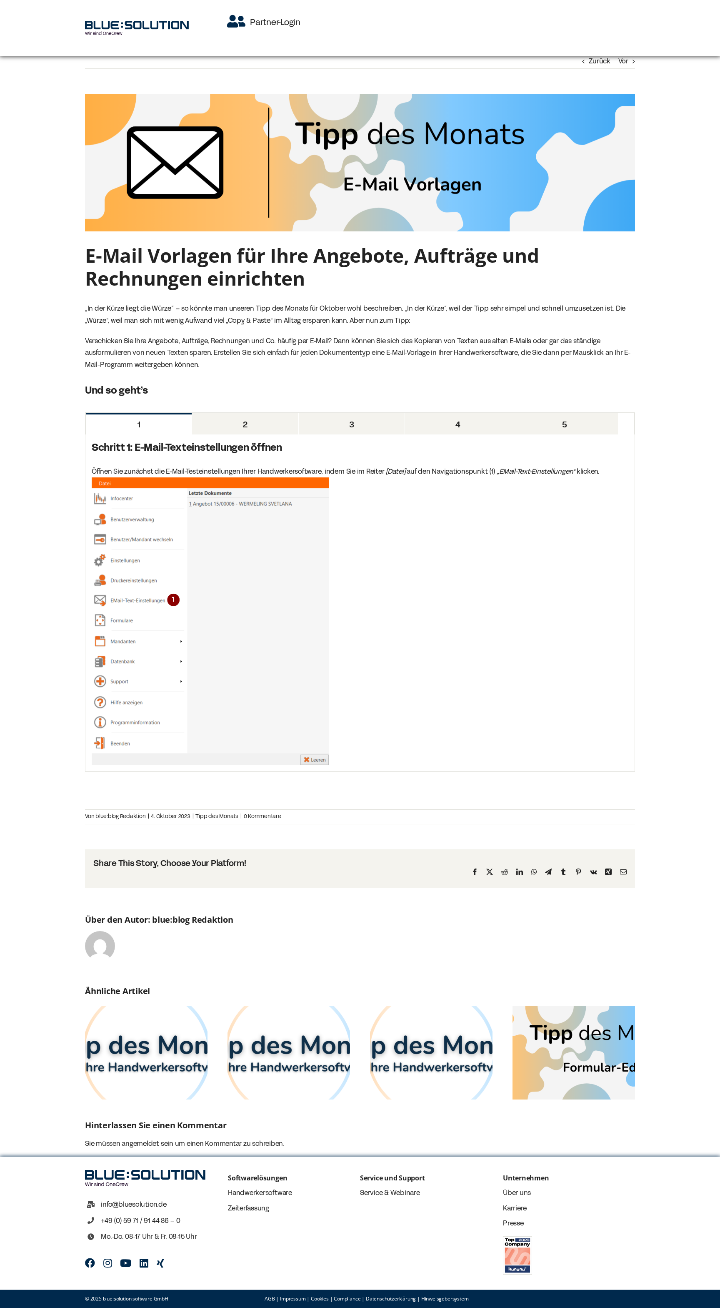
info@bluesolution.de (133, 1204)
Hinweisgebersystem (445, 1298)
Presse (513, 1223)
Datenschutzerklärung (391, 1298)
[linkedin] (144, 1263)
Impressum (292, 1298)
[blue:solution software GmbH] (137, 24)
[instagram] (107, 1263)
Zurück (599, 61)
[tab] (139, 423)
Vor (623, 61)
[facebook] (90, 1263)
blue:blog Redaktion (120, 816)
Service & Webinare (390, 1193)
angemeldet (140, 1143)
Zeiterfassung (248, 1208)
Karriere (515, 1208)
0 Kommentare (262, 816)
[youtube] (125, 1263)
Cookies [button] (320, 1298)
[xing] (160, 1263)
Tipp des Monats (216, 816)
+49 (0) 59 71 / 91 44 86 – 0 (140, 1220)
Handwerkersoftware (260, 1193)
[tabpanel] (360, 603)
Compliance (347, 1298)
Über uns (517, 1193)
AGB (270, 1298)
